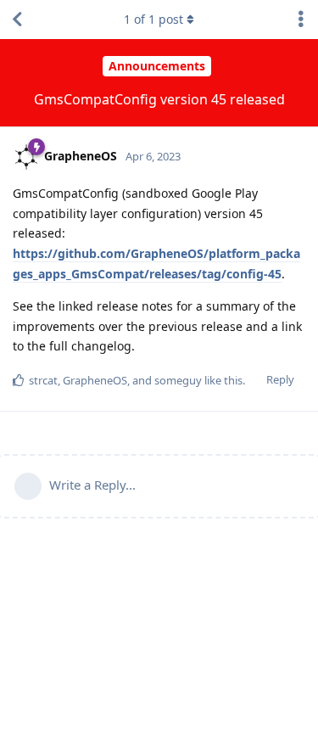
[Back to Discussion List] (17, 19)
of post (153, 19)
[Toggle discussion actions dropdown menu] (301, 19)
